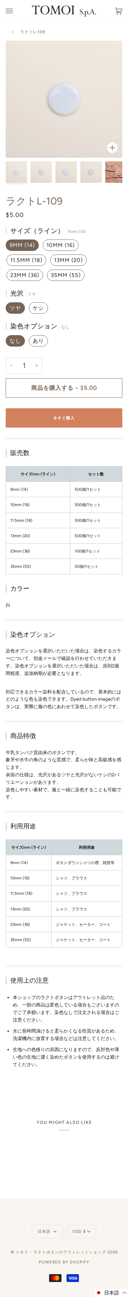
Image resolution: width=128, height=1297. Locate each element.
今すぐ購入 (64, 417)
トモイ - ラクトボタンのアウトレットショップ (61, 1252)
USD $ (79, 1231)
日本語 (45, 1231)
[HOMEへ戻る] (7, 31)
